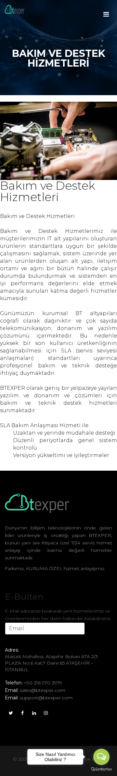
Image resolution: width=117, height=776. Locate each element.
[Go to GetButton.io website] (101, 769)
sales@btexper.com (42, 690)
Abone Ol (22, 640)
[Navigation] (106, 9)
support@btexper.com (46, 698)
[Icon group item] (11, 712)
